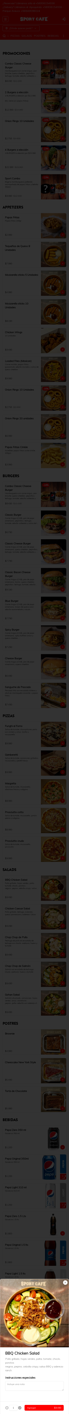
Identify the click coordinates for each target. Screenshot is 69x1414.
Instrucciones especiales (20, 1377)
